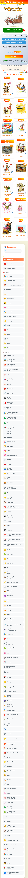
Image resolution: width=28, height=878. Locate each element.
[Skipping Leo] (21, 189)
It (27, 72)
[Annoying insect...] (7, 169)
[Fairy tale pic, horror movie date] (21, 150)
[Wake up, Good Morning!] (7, 189)
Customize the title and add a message (13, 30)
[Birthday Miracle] (7, 230)
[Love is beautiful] (7, 209)
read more (24, 62)
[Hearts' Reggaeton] (21, 230)
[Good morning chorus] (7, 130)
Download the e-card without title (14, 42)
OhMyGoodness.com (15, 69)
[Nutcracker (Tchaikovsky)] (21, 209)
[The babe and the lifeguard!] (21, 130)
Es (22, 5)
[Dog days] (21, 110)
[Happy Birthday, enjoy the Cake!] (7, 88)
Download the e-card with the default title (14, 39)
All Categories (14, 56)
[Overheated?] (7, 110)
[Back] (1, 72)
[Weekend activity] (21, 89)
